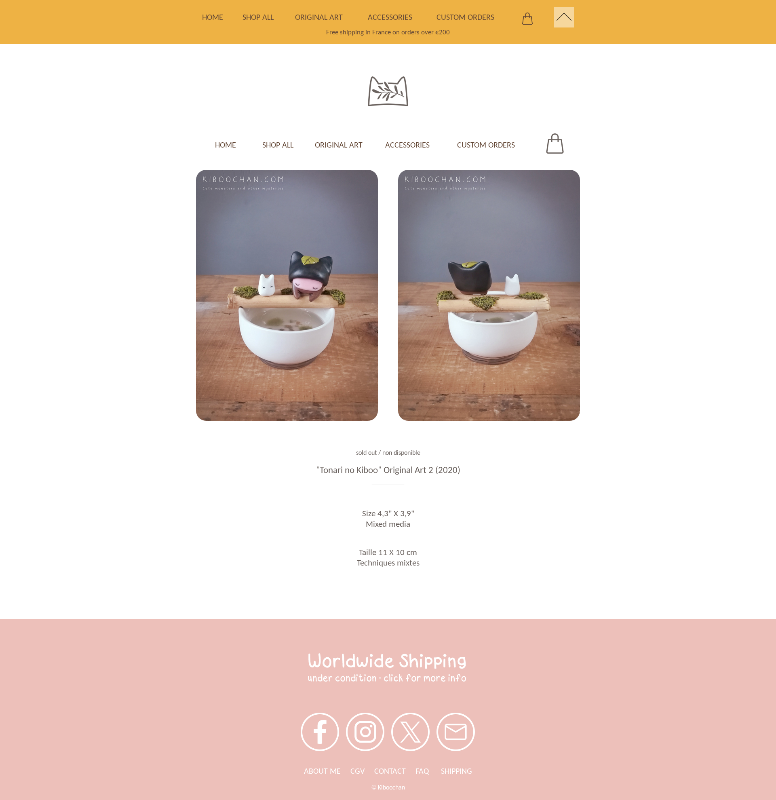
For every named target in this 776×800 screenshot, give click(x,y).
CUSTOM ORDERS (465, 18)
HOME (212, 18)
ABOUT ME (322, 772)
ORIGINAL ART (319, 18)
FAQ (428, 772)
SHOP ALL (258, 18)
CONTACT (390, 772)
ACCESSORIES (390, 18)
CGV (357, 772)
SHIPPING (456, 772)
